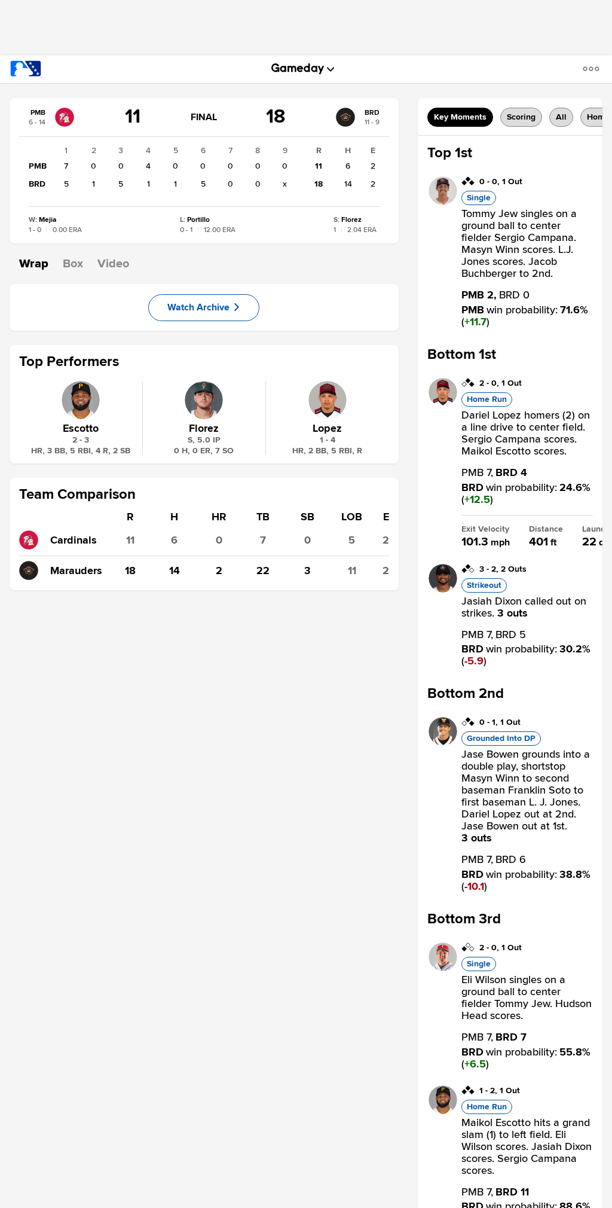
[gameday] (298, 68)
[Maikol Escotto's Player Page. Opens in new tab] (443, 1111)
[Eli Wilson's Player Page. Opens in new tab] (443, 968)
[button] (593, 68)
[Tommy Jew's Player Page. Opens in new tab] (443, 202)
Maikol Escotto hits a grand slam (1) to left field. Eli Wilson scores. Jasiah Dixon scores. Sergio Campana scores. (526, 1146)
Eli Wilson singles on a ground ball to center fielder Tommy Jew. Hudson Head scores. (526, 997)
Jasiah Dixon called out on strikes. (523, 607)
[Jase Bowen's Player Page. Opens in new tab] (443, 743)
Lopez (327, 428)
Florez (204, 428)
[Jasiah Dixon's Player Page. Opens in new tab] (443, 590)
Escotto (81, 428)
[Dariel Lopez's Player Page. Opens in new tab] (443, 404)
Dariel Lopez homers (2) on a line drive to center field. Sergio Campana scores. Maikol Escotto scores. (525, 433)
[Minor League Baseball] (26, 69)
